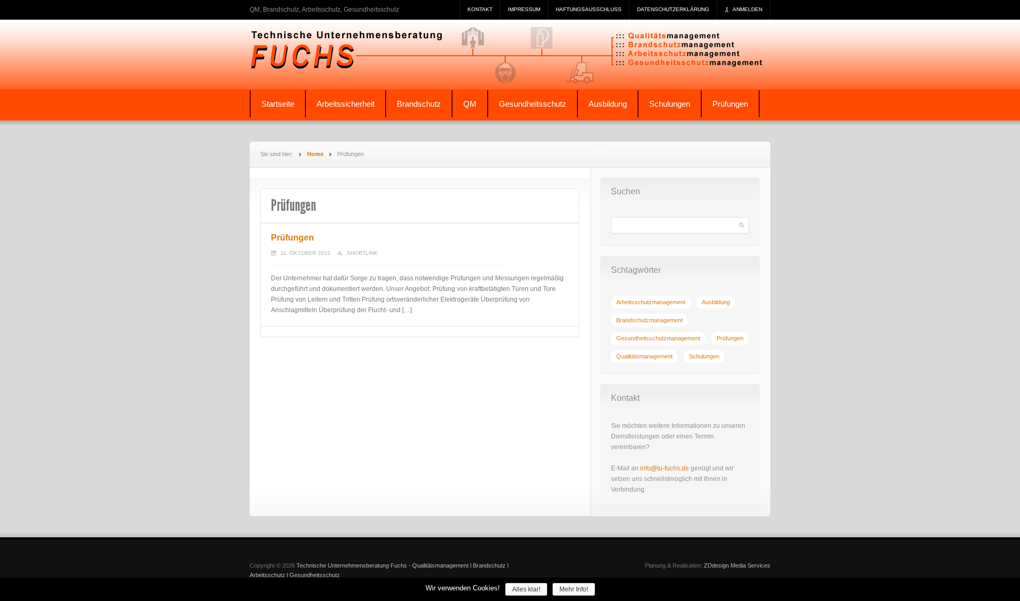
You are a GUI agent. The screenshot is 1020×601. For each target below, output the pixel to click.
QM (470, 103)
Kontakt (480, 9)
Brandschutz (419, 103)
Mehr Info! (573, 589)
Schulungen (669, 103)
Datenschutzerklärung (673, 9)
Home (315, 154)
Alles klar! (526, 589)
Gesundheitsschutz (532, 103)
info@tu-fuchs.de (664, 468)
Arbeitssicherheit (346, 103)
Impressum (524, 9)
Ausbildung (608, 103)
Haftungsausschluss (589, 9)
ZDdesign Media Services (737, 565)
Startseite (277, 103)
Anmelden (747, 9)
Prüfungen (730, 103)
